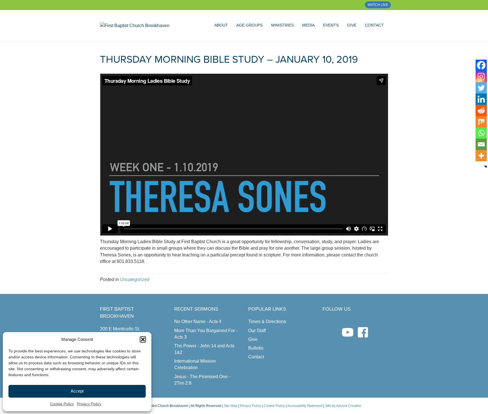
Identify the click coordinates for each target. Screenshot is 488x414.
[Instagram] (481, 76)
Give (351, 25)
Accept (77, 391)
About (221, 25)
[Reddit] (481, 110)
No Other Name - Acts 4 (197, 321)
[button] (143, 339)
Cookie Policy (62, 404)
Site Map (230, 406)
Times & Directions (267, 321)
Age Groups (249, 25)
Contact (374, 25)
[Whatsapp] (481, 133)
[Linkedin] (481, 99)
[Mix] (481, 121)
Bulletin (255, 348)
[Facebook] (481, 65)
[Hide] (485, 166)
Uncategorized (134, 279)
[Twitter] (481, 87)
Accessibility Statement (305, 406)
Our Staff (257, 330)
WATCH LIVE (378, 5)
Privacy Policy (89, 404)
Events (331, 25)
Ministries (282, 25)
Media (308, 25)
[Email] (481, 144)
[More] (481, 155)
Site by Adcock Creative (342, 406)
